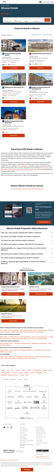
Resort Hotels (23, 332)
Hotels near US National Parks (22, 343)
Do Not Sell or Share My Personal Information (27, 445)
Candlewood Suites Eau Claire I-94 (42, 53)
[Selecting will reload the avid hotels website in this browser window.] (17, 408)
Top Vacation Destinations (25, 350)
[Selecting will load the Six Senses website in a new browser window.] (9, 391)
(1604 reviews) (13, 129)
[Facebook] (5, 427)
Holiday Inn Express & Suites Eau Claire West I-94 (41, 88)
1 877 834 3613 (19, 451)
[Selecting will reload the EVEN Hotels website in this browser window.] (27, 402)
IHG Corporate (39, 438)
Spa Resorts (31, 332)
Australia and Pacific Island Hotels (25, 356)
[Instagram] (11, 427)
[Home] (2, 379)
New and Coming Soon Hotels (28, 330)
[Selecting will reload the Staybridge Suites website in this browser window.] (35, 408)
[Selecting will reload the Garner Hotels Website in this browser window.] (9, 408)
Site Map (38, 444)
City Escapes (3, 330)
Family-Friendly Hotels (6, 343)
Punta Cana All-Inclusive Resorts (38, 338)
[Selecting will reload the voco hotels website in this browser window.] (28, 396)
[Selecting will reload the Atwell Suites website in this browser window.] (25, 408)
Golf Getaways (39, 332)
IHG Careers (22, 426)
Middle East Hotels (23, 358)
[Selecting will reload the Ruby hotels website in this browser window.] (36, 396)
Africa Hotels (32, 358)
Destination (6, 18)
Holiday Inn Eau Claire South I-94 (14, 87)
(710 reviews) (39, 95)
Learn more (39, 456)
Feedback (22, 447)
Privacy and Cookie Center (42, 442)
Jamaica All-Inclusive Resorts (20, 338)
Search (47, 19)
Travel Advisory (39, 434)
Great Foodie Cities (13, 330)
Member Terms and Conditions (26, 440)
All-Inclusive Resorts (25, 336)
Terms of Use (22, 442)
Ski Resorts (7, 332)
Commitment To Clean (41, 436)
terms (43, 463)
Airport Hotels (15, 332)
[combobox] (8, 21)
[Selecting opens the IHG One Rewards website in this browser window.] (27, 418)
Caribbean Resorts (13, 336)
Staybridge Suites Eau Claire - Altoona (13, 54)
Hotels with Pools (42, 330)
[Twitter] (8, 427)
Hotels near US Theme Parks (39, 343)
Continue (27, 469)
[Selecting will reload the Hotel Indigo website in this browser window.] (20, 396)
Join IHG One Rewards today (29, 169)
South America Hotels (11, 358)
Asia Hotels (12, 356)
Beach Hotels (3, 336)
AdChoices (38, 440)
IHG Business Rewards (41, 432)
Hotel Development (40, 428)
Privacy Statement (43, 464)
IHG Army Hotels (23, 434)
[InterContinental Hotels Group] (4, 2)
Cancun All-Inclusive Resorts (39, 336)
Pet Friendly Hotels (39, 350)
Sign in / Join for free (45, 2)
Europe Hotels (4, 356)
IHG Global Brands (24, 428)
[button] (52, 2)
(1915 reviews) (13, 95)
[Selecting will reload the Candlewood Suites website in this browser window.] (27, 413)
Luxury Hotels (13, 350)
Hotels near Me (4, 350)
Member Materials (24, 438)
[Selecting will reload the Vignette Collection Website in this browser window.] (43, 391)
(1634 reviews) (13, 62)
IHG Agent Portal (23, 430)
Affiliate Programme (40, 430)
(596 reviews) (39, 61)
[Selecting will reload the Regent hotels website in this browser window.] (18, 391)
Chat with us (22, 432)
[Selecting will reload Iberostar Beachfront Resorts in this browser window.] (18, 402)
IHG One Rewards (23, 166)
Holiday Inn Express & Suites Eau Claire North (14, 122)
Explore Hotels (39, 426)
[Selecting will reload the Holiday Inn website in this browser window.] (44, 402)
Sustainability (23, 436)
